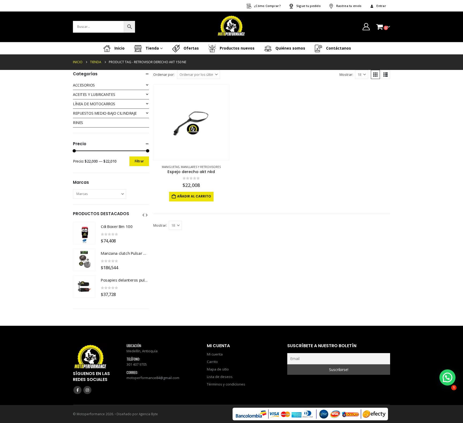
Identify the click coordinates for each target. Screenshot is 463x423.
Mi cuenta (215, 354)
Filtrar (139, 161)
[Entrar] (366, 26)
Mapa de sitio (218, 369)
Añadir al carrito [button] (194, 196)
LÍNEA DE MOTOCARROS (94, 103)
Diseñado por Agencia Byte (137, 414)
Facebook (77, 390)
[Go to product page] (191, 122)
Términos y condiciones (226, 384)
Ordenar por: (163, 74)
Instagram (87, 390)
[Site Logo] (231, 27)
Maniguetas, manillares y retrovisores (191, 167)
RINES (78, 122)
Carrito (212, 361)
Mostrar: (346, 74)
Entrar (381, 6)
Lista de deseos (220, 376)
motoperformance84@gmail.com (152, 377)
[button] (375, 74)
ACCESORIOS (84, 85)
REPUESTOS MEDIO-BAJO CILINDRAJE (105, 113)
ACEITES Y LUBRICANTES (94, 94)
